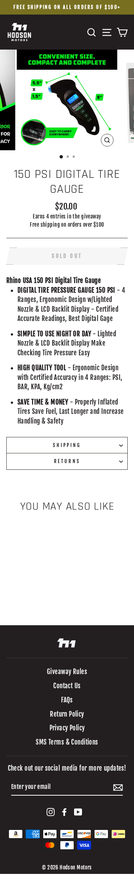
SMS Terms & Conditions (67, 742)
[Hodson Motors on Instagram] (51, 812)
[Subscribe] (118, 787)
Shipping (67, 445)
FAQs (67, 700)
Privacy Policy (67, 728)
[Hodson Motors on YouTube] (78, 812)
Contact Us (66, 686)
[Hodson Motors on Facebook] (64, 812)
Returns (67, 461)
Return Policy (67, 714)
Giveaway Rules (67, 672)
